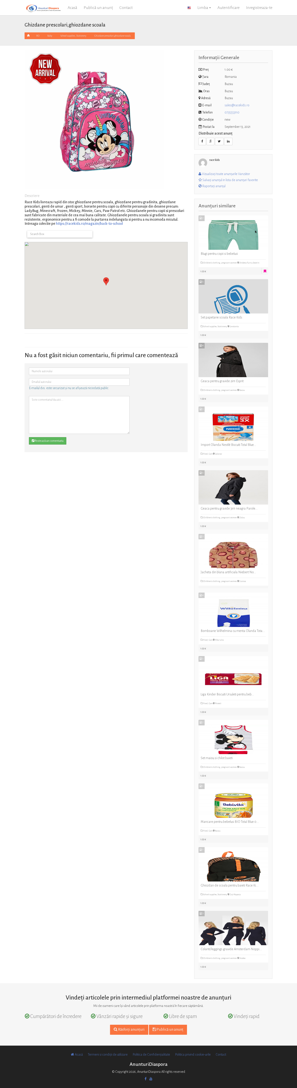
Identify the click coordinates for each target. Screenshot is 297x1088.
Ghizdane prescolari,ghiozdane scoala (112, 35)
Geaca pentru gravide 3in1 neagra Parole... (229, 508)
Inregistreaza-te (259, 7)
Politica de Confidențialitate (151, 1054)
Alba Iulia (219, 640)
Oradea (242, 958)
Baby (49, 35)
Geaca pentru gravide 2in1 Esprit (222, 381)
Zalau (242, 517)
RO (37, 35)
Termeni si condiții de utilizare (108, 1054)
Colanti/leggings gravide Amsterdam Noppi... (231, 949)
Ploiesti (217, 703)
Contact (126, 7)
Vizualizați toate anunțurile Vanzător (225, 174)
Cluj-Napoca (235, 894)
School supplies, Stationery (73, 35)
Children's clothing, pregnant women (220, 263)
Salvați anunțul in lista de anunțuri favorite (230, 180)
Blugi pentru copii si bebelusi (219, 253)
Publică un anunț (98, 7)
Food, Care (208, 454)
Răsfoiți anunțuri (131, 1029)
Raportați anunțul (213, 186)
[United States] (189, 7)
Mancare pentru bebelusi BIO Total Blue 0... (230, 821)
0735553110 (232, 112)
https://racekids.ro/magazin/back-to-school (89, 224)
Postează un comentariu (48, 440)
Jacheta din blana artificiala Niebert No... (228, 572)
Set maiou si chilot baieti (217, 758)
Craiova (242, 581)
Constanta (234, 326)
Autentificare (228, 7)
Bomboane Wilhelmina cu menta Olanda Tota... (233, 631)
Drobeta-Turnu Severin (249, 263)
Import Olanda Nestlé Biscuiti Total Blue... (228, 445)
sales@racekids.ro (237, 105)
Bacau (242, 390)
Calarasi (218, 454)
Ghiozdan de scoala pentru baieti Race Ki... (230, 885)
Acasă (72, 7)
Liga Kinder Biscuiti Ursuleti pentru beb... (227, 694)
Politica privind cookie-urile (193, 1054)
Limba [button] (203, 7)
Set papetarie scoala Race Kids (221, 317)
